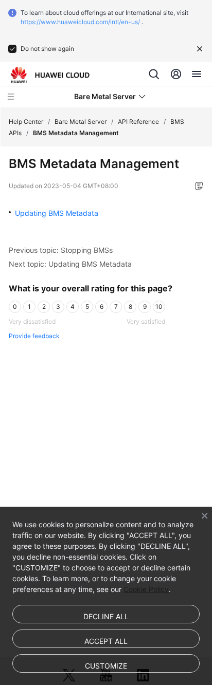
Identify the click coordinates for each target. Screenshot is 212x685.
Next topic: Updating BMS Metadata (70, 264)
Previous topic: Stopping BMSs (61, 250)
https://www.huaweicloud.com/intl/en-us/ (80, 22)
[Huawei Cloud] (50, 75)
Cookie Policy (146, 589)
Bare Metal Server (81, 121)
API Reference (138, 121)
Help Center (26, 121)
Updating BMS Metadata (56, 213)
